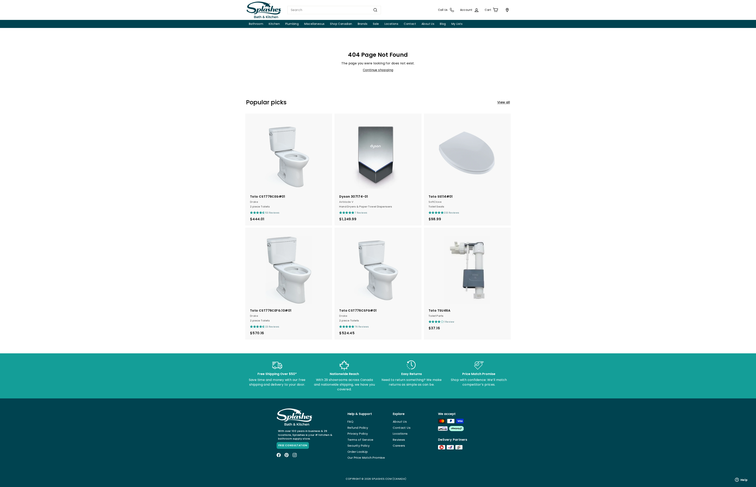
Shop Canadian (341, 24)
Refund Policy (357, 428)
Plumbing (292, 24)
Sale (376, 24)
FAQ (350, 421)
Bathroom (256, 24)
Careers (399, 445)
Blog (443, 24)
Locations (391, 24)
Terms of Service (360, 440)
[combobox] (334, 10)
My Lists (456, 24)
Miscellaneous (314, 24)
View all (503, 102)
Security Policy (358, 445)
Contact (410, 24)
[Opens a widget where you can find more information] (741, 480)
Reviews (399, 440)
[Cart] (506, 10)
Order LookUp (357, 452)
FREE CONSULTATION (292, 445)
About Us (428, 24)
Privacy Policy (357, 433)
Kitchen (274, 24)
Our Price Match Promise (366, 458)
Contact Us (401, 428)
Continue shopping (378, 70)
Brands (362, 24)
